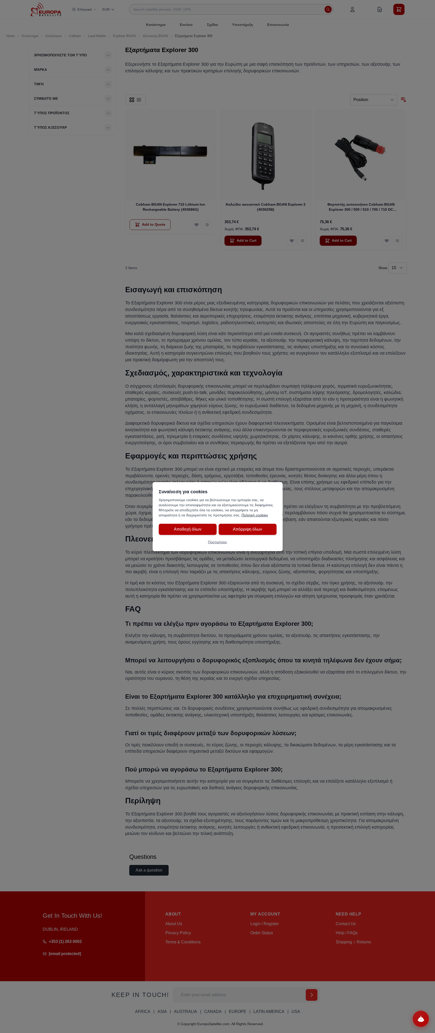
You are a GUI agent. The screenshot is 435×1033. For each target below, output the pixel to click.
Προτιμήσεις (217, 542)
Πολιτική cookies (254, 515)
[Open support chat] (421, 1019)
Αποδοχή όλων (187, 529)
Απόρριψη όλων (247, 529)
